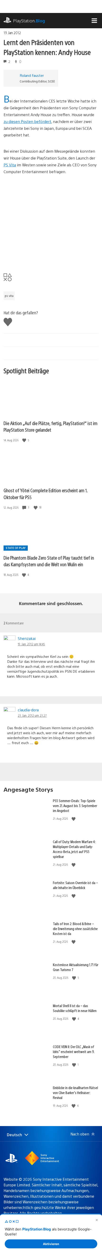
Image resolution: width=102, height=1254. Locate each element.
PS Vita (10, 164)
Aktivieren (51, 1244)
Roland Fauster (32, 75)
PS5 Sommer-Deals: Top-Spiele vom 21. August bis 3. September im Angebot (75, 805)
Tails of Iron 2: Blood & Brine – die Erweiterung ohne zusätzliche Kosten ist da (75, 928)
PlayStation (29, 20)
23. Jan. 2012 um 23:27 (32, 715)
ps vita (9, 296)
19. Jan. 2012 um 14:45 (31, 644)
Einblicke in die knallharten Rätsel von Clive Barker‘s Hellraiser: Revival (75, 1092)
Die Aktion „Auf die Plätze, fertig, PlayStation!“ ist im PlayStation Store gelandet (50, 426)
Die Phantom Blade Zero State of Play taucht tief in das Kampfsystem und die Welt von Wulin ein (49, 561)
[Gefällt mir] (24, 440)
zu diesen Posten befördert (27, 121)
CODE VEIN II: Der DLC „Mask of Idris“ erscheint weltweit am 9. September (73, 1051)
